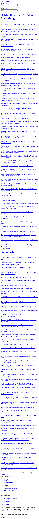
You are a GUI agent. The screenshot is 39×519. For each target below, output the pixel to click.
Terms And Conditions (10, 488)
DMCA (6, 481)
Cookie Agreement (9, 490)
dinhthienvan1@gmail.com (12, 498)
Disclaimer (7, 501)
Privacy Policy (8, 482)
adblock (3, 517)
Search (7, 3)
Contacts (6, 492)
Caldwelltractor (5, 1)
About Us (7, 500)
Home (3, 3)
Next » (9, 248)
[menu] (1, 7)
